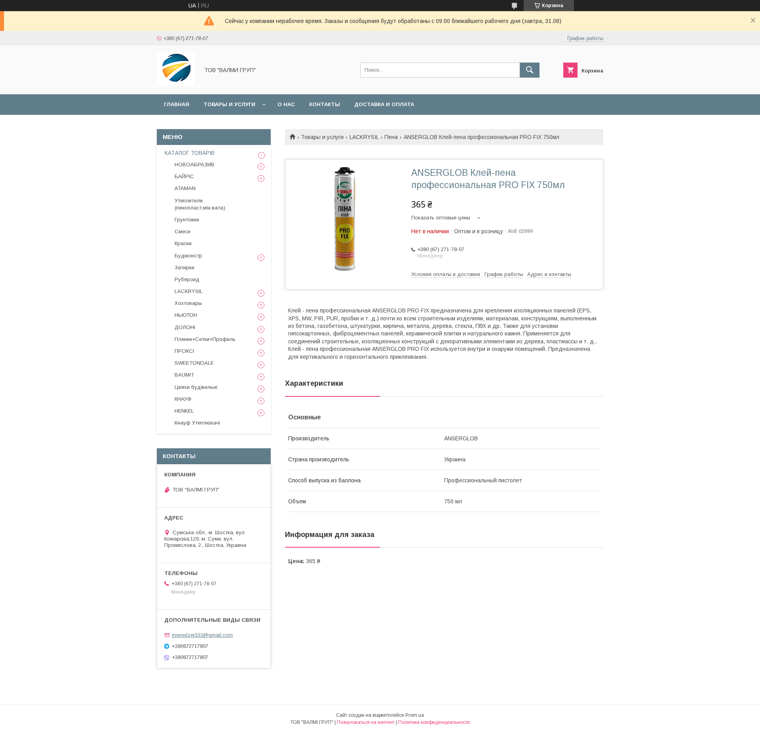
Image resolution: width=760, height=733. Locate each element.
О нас (286, 104)
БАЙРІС (184, 176)
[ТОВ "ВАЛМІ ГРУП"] (176, 84)
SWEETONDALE (194, 363)
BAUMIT (184, 375)
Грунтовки (187, 220)
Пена (391, 137)
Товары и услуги (229, 104)
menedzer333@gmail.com (202, 635)
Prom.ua (414, 715)
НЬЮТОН (186, 315)
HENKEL (184, 411)
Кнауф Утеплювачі (197, 423)
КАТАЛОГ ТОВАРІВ (190, 153)
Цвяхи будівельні (196, 387)
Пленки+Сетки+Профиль (205, 339)
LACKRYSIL (364, 137)
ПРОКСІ (184, 351)
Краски (183, 243)
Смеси (182, 231)
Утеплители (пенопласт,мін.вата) (200, 204)
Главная (176, 104)
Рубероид (187, 279)
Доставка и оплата (384, 104)
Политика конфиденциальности (434, 722)
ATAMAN (185, 188)
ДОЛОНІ (185, 327)
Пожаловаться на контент (366, 722)
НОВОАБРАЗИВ (195, 165)
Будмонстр (188, 256)
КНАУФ (183, 399)
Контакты (324, 104)
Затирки (184, 267)
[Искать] (530, 70)
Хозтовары (188, 303)
